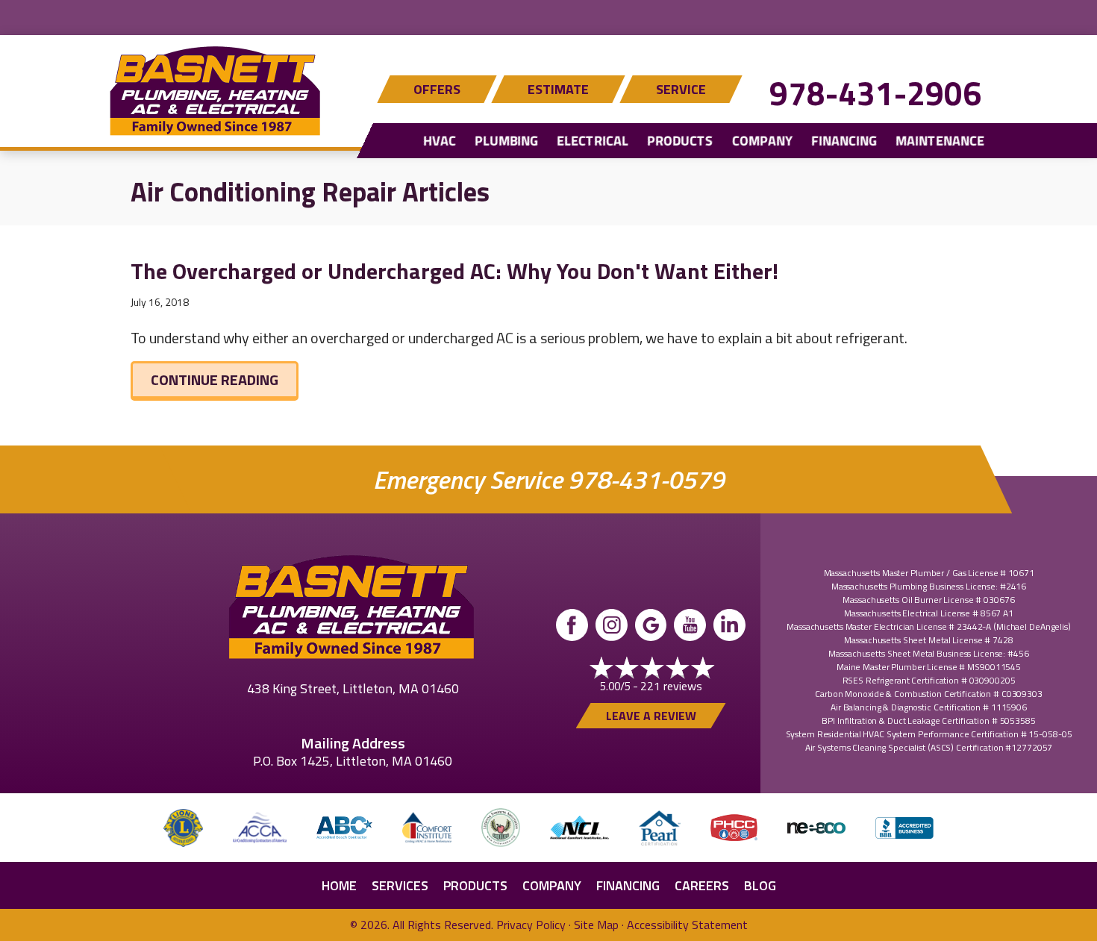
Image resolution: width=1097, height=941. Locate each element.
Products (680, 141)
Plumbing (506, 141)
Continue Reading (225, 379)
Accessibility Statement (687, 925)
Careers (702, 885)
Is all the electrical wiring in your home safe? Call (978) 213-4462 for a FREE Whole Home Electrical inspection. (549, 15)
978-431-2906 (875, 93)
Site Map (596, 925)
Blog (760, 885)
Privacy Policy (531, 925)
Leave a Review (651, 716)
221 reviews (671, 686)
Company (762, 141)
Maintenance (940, 141)
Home (339, 885)
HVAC (439, 141)
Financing (844, 141)
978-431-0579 (646, 479)
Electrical (592, 141)
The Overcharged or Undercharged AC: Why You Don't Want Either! (454, 271)
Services (400, 885)
